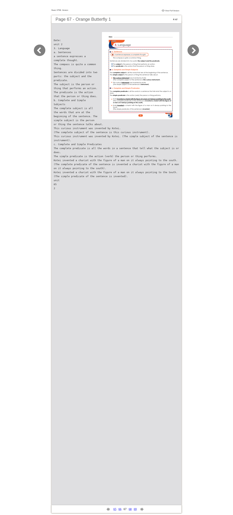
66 (120, 509)
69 (135, 509)
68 (130, 509)
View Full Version (172, 11)
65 (114, 509)
